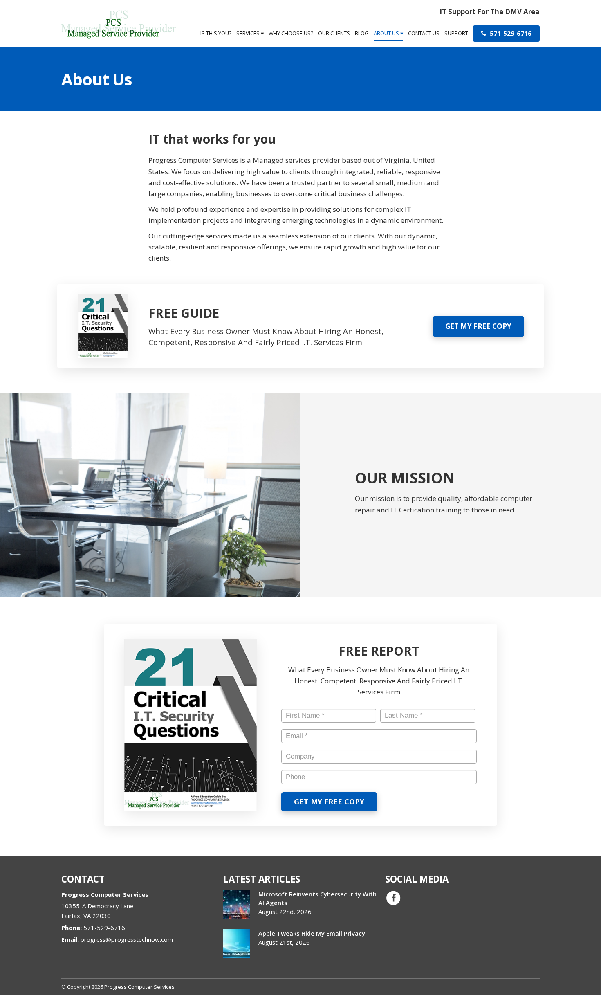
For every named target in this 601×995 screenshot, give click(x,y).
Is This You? (215, 33)
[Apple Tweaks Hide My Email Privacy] (236, 943)
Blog (362, 33)
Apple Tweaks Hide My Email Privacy (311, 933)
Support (456, 33)
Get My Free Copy (478, 326)
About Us (387, 33)
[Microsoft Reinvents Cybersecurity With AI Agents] (236, 904)
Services (248, 33)
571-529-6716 (509, 33)
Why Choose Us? (291, 33)
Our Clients (334, 33)
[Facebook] (393, 897)
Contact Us (424, 33)
